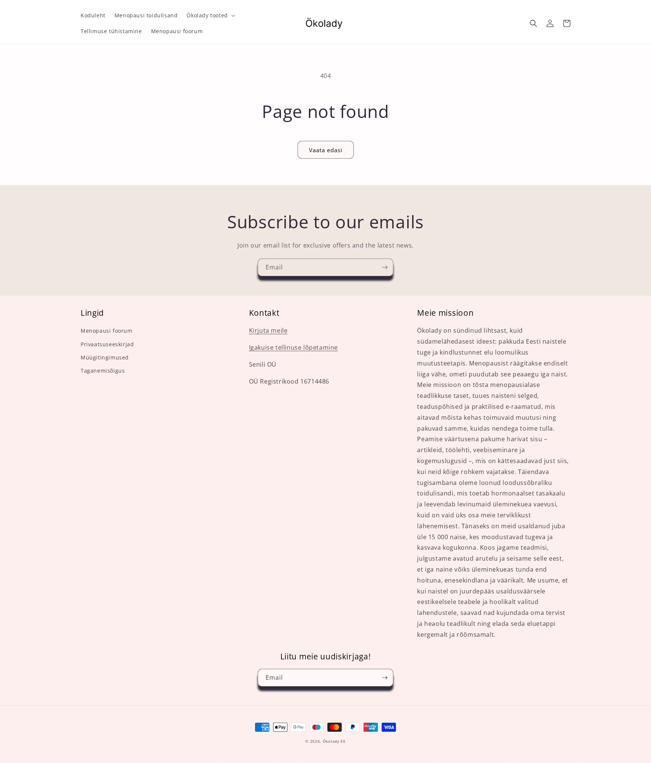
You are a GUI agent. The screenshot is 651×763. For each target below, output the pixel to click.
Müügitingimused (105, 357)
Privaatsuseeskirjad (107, 344)
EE (343, 741)
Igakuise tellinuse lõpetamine (293, 347)
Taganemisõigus (103, 370)
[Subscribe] (384, 267)
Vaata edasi (325, 150)
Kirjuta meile (268, 330)
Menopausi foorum (107, 330)
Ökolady (331, 741)
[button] (210, 15)
